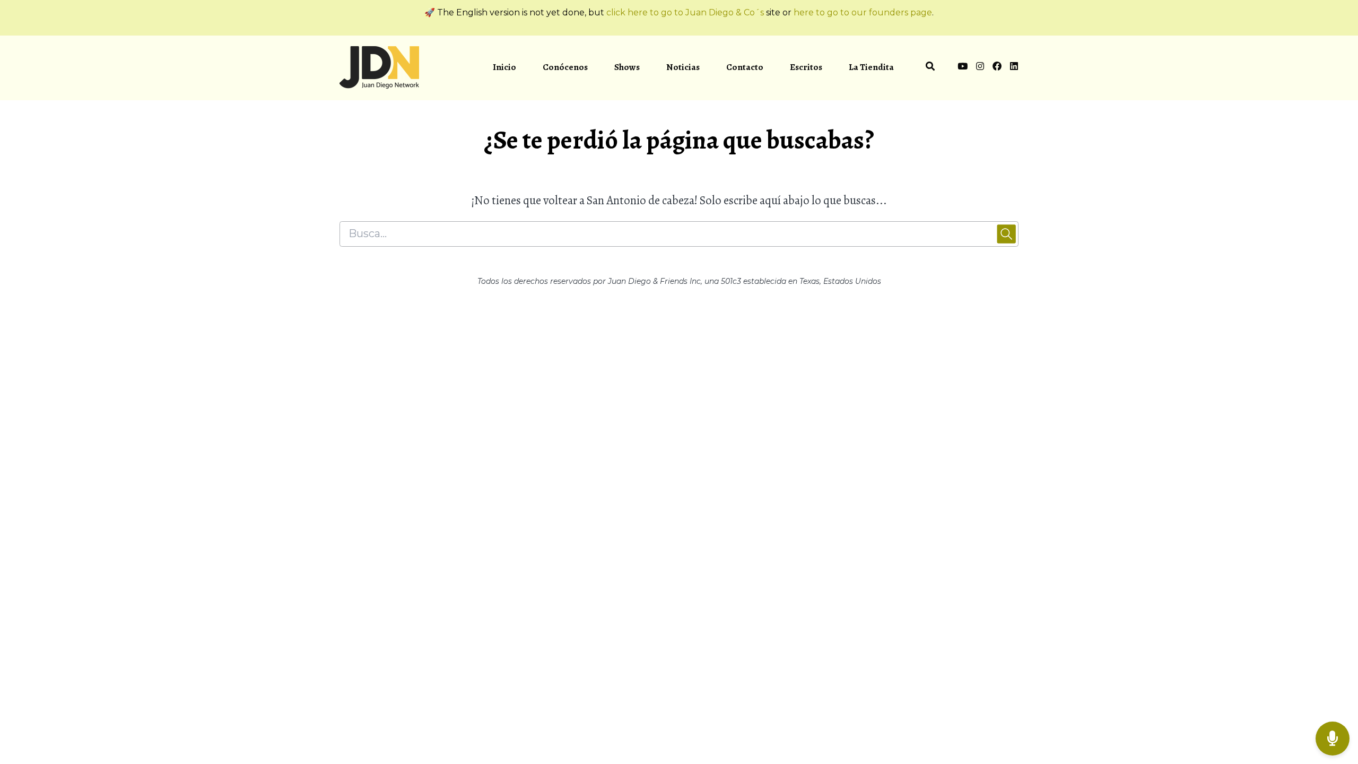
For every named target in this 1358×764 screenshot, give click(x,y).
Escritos (806, 67)
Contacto (744, 67)
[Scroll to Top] (1332, 696)
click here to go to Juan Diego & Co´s (685, 12)
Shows (627, 67)
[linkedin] (1012, 68)
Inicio (504, 67)
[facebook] (997, 68)
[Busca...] (930, 68)
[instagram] (980, 68)
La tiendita (871, 67)
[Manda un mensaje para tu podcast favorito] (1332, 738)
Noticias (683, 67)
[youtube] (962, 68)
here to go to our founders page (863, 12)
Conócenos (565, 67)
